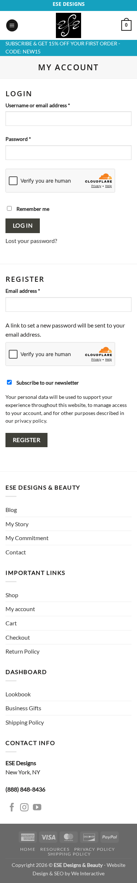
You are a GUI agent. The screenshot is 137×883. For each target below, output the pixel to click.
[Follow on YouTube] (37, 808)
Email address (33, 290)
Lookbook (18, 694)
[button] (12, 25)
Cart (11, 623)
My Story (16, 523)
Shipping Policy (24, 722)
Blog (11, 509)
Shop (11, 594)
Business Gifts (23, 707)
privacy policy (30, 421)
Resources (54, 849)
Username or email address (48, 105)
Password (28, 138)
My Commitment (27, 537)
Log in (23, 225)
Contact (15, 552)
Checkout (17, 637)
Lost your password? (31, 240)
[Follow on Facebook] (12, 808)
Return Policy (22, 651)
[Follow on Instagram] (24, 808)
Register (27, 440)
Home (27, 849)
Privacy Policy (94, 849)
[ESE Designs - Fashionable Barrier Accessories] (68, 25)
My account (20, 608)
